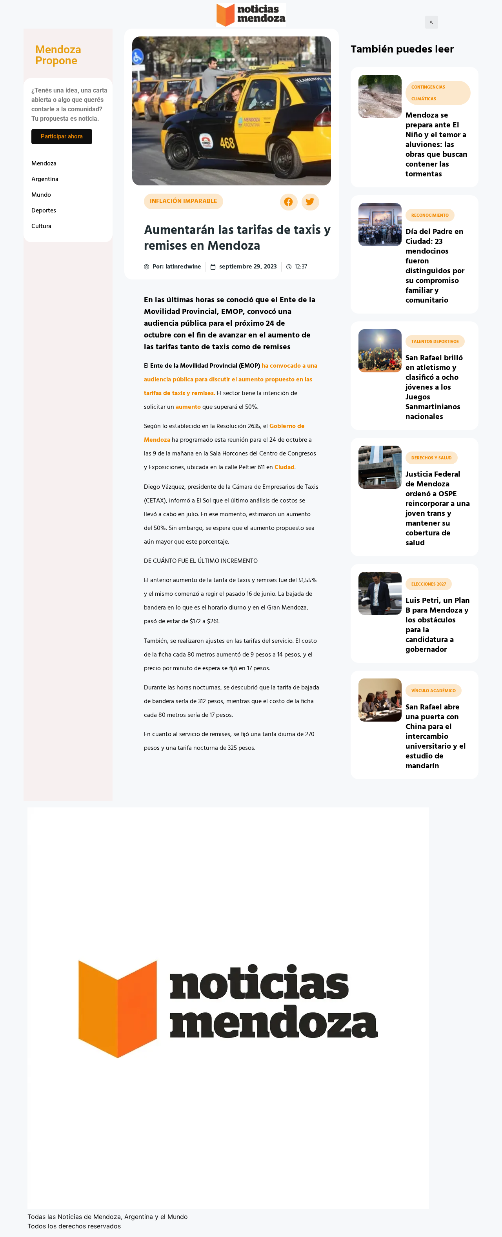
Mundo (41, 195)
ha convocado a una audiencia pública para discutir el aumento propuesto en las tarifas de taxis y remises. (230, 380)
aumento (188, 407)
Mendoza (43, 164)
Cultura (41, 226)
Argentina (44, 179)
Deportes (43, 211)
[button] (431, 22)
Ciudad (285, 468)
